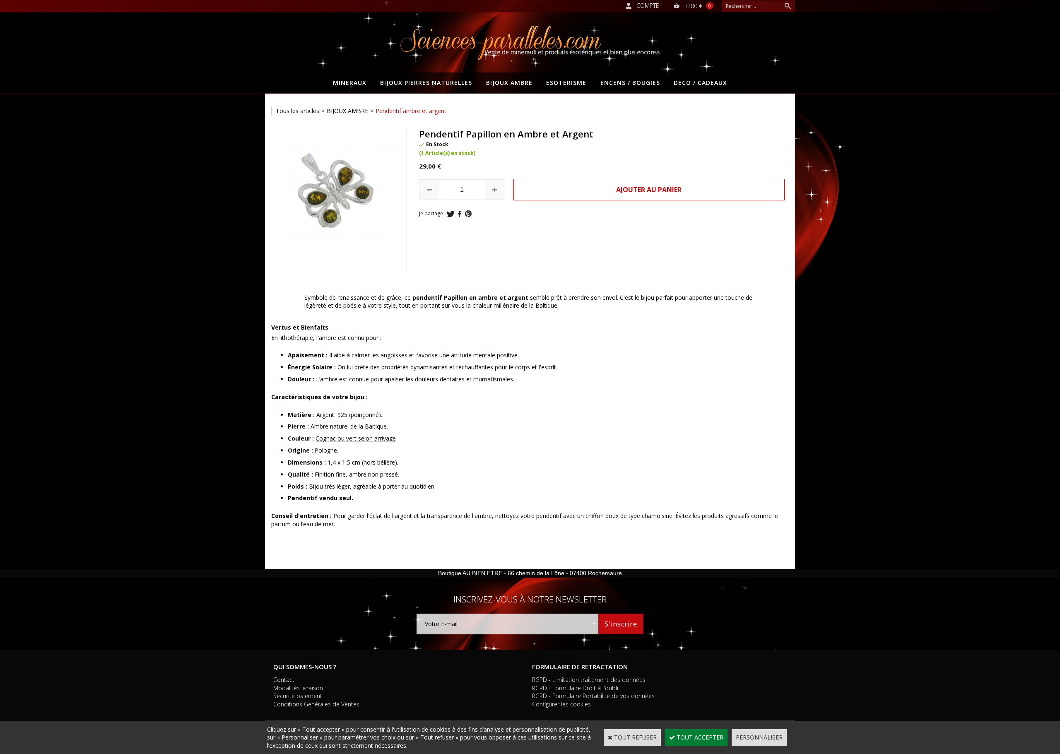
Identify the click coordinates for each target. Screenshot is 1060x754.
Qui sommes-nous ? (304, 666)
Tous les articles (297, 111)
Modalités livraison (298, 688)
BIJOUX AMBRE (509, 83)
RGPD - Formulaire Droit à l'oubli (575, 688)
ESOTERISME (566, 83)
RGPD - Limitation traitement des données (589, 680)
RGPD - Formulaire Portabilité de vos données (593, 696)
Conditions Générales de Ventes (316, 704)
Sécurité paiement (297, 696)
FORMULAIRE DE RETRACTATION (580, 666)
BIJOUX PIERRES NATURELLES (426, 83)
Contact (283, 680)
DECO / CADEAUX (700, 83)
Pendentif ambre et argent (411, 111)
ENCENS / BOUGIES (630, 83)
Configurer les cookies (561, 704)
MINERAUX (349, 83)
